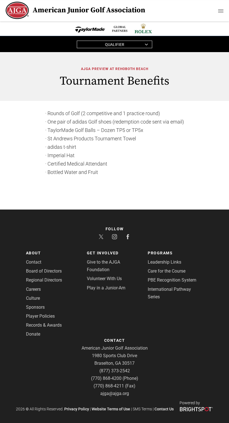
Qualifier (114, 44)
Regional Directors (44, 280)
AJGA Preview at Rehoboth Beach (114, 69)
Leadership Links (164, 262)
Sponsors (35, 307)
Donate (33, 334)
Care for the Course (166, 271)
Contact (33, 262)
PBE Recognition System (172, 280)
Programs (160, 253)
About (33, 253)
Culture (33, 298)
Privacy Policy (76, 409)
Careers (33, 289)
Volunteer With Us (104, 278)
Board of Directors (44, 271)
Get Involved (103, 253)
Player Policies (40, 316)
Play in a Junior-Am (106, 287)
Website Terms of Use (111, 409)
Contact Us (164, 409)
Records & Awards (44, 325)
